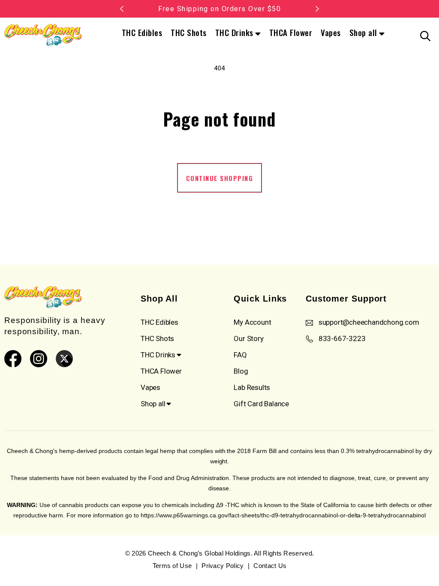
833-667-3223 (342, 338)
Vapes (331, 32)
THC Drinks (234, 33)
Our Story (248, 338)
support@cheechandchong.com (369, 322)
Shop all (363, 33)
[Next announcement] (317, 8)
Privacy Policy (222, 565)
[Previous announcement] (121, 8)
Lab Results (252, 387)
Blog (241, 371)
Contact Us (269, 565)
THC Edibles (142, 32)
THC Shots (189, 32)
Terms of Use (172, 565)
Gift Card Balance (261, 403)
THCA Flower (291, 32)
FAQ (240, 354)
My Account (252, 322)
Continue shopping (219, 178)
